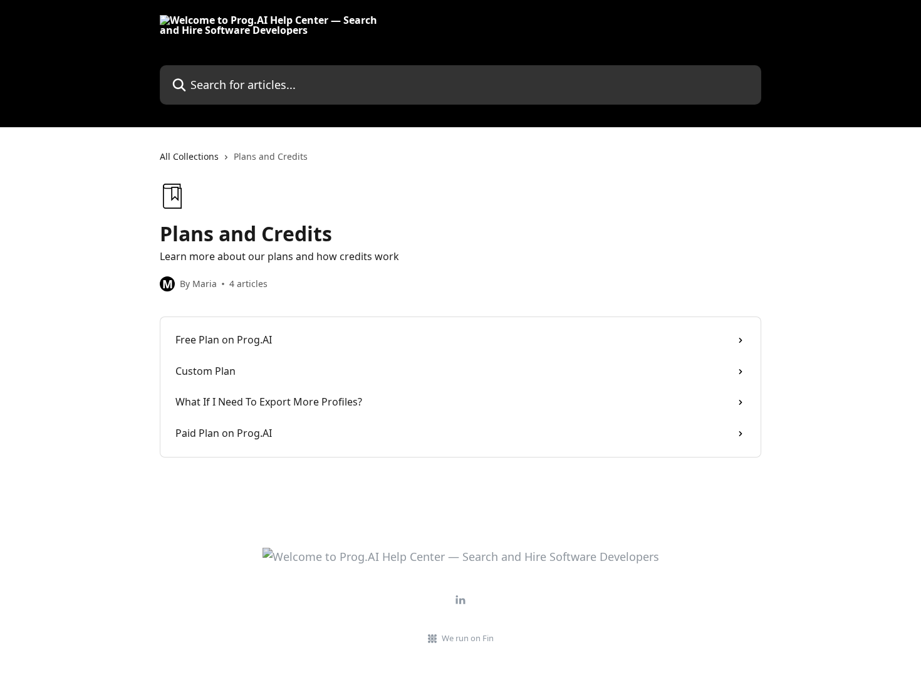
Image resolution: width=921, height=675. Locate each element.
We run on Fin (468, 638)
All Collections (189, 156)
